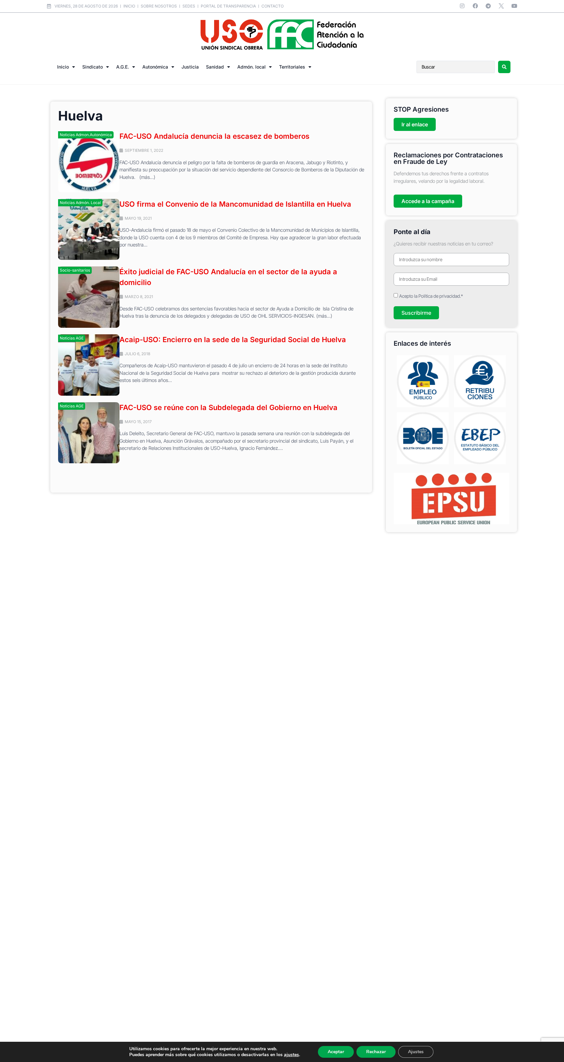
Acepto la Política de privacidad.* (431, 296)
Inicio (63, 67)
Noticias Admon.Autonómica (86, 134)
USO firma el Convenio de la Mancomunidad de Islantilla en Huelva (235, 204)
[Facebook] (475, 5)
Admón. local (251, 67)
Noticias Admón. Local (80, 202)
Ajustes (416, 1052)
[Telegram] (488, 5)
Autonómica (155, 67)
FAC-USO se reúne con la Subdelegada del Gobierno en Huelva (228, 407)
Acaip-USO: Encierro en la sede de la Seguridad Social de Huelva (232, 339)
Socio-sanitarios (75, 270)
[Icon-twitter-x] (501, 5)
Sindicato (92, 67)
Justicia (190, 67)
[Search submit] (504, 67)
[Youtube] (514, 5)
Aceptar (336, 1052)
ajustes (291, 1055)
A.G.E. (122, 67)
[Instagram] (462, 5)
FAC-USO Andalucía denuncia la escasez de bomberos (214, 136)
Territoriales (292, 67)
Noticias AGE (72, 338)
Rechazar (376, 1052)
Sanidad (215, 67)
